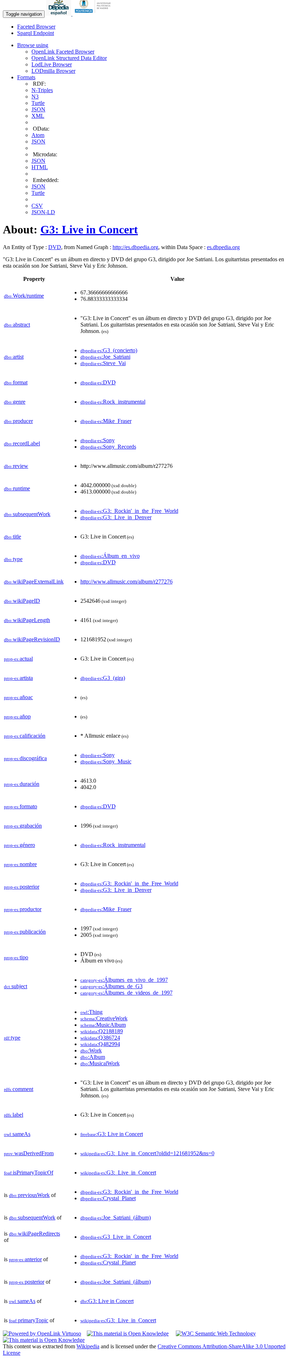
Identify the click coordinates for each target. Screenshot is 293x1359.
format (16, 382)
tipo (16, 957)
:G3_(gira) (102, 678)
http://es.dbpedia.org (135, 247)
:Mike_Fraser (105, 421)
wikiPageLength (27, 620)
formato (20, 806)
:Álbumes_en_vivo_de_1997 (124, 980)
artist (14, 357)
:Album (92, 1057)
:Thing (91, 1012)
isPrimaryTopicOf (28, 1172)
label (13, 1115)
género (19, 845)
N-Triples (42, 90)
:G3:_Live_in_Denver (116, 517)
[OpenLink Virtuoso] (42, 1333)
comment (18, 1089)
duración (21, 784)
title (12, 537)
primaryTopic (28, 1320)
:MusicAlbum (103, 1025)
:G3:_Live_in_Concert (118, 1172)
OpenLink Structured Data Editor (69, 58)
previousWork (29, 1195)
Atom (37, 135)
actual (18, 659)
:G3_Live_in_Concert (115, 1237)
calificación (24, 736)
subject (15, 986)
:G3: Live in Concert (111, 1134)
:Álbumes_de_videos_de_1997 (126, 993)
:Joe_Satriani (105, 357)
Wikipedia (87, 1346)
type (13, 559)
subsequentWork (27, 514)
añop (17, 716)
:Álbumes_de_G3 (111, 986)
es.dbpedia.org (223, 247)
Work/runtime (24, 296)
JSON (38, 109)
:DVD (98, 382)
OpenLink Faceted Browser (62, 52)
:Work (91, 1050)
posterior (21, 887)
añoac (18, 697)
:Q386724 (100, 1038)
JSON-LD (43, 212)
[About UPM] (94, 14)
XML (37, 116)
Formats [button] (26, 77)
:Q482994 (100, 1044)
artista (18, 678)
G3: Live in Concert (89, 229)
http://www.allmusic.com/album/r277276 (126, 582)
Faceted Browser (36, 27)
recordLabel (22, 443)
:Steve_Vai (103, 363)
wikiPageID (22, 601)
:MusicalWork (100, 1063)
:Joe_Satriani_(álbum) (115, 1217)
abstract (17, 325)
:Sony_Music (105, 761)
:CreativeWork (104, 1018)
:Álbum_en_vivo (110, 556)
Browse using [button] (32, 45)
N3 (35, 97)
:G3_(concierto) (108, 350)
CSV (37, 206)
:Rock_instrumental (112, 402)
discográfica (25, 758)
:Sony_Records (108, 447)
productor (22, 909)
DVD (54, 247)
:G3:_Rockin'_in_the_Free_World (129, 511)
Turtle (38, 103)
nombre (20, 864)
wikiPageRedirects (34, 1234)
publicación (25, 932)
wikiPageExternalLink (34, 582)
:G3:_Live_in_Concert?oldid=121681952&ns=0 (147, 1153)
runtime (17, 488)
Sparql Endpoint (35, 33)
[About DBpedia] (59, 14)
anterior (25, 1259)
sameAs (17, 1134)
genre (14, 402)
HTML (39, 167)
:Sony (97, 440)
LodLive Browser (51, 64)
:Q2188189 (101, 1031)
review (16, 466)
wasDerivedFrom (29, 1153)
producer (18, 421)
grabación (23, 826)
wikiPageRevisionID (32, 639)
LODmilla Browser (53, 71)
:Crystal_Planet (108, 1198)
